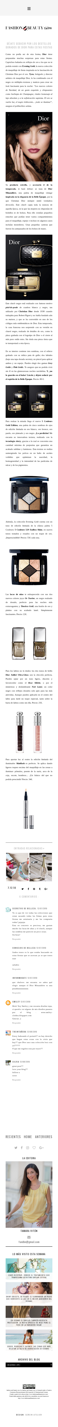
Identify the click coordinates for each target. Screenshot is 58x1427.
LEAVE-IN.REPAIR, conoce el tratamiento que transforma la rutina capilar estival (29, 1276)
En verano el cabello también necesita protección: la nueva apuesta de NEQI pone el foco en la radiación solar (29, 1322)
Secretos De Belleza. (24, 908)
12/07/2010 (42, 908)
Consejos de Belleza (24, 947)
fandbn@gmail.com (29, 1242)
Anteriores (43, 1136)
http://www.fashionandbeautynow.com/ (37, 1394)
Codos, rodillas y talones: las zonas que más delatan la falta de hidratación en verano (29, 1347)
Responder (16, 939)
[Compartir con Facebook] (28, 889)
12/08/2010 (32, 1031)
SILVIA (15, 1061)
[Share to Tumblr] (40, 889)
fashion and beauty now (29, 1390)
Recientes (13, 1136)
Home (28, 1136)
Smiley (16, 1001)
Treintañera (19, 1031)
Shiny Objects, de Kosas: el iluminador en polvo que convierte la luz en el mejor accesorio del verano (29, 1299)
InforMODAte (19, 977)
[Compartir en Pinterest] (34, 889)
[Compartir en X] (23, 889)
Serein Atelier (33, 1414)
